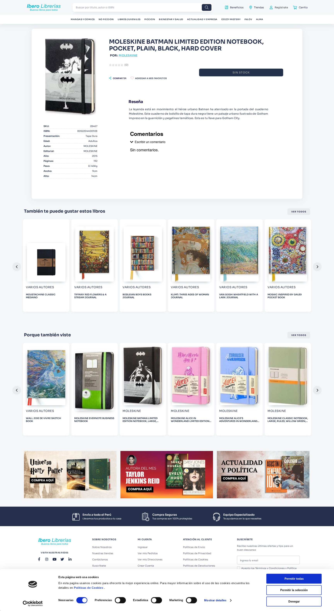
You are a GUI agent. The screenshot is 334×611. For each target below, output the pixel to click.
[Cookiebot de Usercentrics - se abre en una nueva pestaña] (33, 603)
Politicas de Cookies (88, 587)
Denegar (294, 601)
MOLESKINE (128, 55)
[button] (117, 78)
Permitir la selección (294, 590)
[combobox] (142, 7)
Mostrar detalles (215, 600)
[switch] (120, 600)
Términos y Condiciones (270, 568)
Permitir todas (294, 578)
